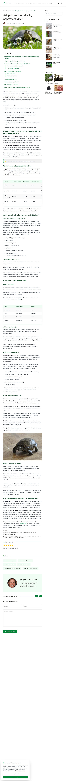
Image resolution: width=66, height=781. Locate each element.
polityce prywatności (20, 770)
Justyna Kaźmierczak (10, 23)
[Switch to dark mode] (61, 3)
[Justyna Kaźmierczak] (4, 23)
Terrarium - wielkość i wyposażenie (15, 66)
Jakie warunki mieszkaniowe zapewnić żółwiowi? (17, 63)
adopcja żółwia (23, 523)
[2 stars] (6, 545)
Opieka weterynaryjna (10, 79)
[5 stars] (12, 545)
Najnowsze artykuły (16, 3)
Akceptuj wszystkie (15, 777)
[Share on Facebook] (36, 596)
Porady (22, 3)
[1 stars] (4, 545)
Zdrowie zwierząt (28, 3)
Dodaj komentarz (10, 631)
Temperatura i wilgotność (13, 68)
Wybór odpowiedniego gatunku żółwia (15, 61)
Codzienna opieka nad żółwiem (13, 71)
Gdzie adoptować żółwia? (11, 82)
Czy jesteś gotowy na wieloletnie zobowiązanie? (17, 87)
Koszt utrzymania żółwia (11, 84)
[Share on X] (40, 596)
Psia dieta (35, 3)
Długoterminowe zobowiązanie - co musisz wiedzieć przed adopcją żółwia (22, 57)
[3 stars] (8, 545)
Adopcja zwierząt (9, 10)
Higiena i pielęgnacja (12, 76)
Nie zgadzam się (15, 774)
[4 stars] (10, 545)
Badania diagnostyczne (50, 3)
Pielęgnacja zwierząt (41, 3)
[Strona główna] (3, 10)
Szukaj (46, 10)
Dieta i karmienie (11, 73)
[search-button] (58, 3)
